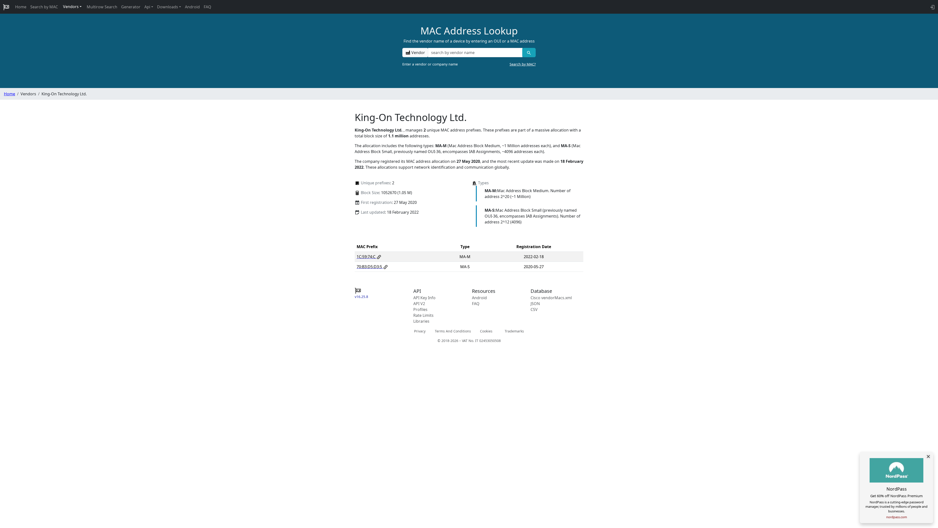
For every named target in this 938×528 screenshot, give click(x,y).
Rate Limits (423, 315)
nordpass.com (896, 517)
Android (192, 7)
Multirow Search (102, 7)
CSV (534, 309)
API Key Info (424, 297)
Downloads (167, 7)
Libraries (421, 321)
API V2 (419, 303)
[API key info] (932, 7)
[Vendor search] (529, 52)
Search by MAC (44, 7)
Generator (130, 7)
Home (20, 7)
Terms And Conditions (453, 331)
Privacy (420, 331)
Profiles (420, 309)
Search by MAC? (523, 64)
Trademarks (514, 331)
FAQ (207, 7)
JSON (535, 303)
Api (147, 7)
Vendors (71, 6)
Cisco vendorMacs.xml (551, 297)
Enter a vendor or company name (469, 64)
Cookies (486, 331)
